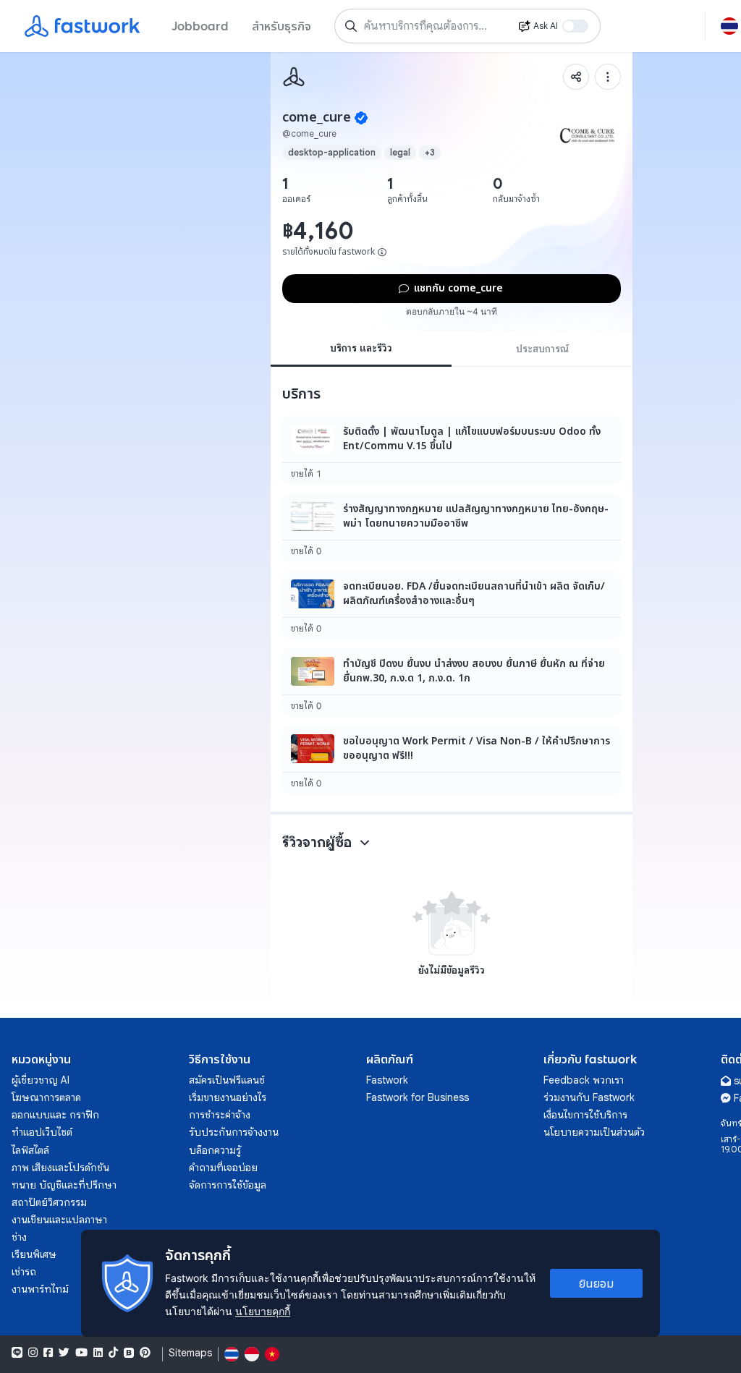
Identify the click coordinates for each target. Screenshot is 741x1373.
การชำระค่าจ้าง (219, 1115)
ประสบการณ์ (542, 348)
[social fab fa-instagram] (33, 1352)
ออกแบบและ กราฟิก (55, 1115)
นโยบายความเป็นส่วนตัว (594, 1132)
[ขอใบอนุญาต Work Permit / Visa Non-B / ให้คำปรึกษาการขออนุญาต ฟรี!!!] (451, 760)
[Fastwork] (293, 76)
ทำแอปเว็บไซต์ (42, 1132)
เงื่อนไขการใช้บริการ (585, 1115)
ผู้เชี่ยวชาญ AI (40, 1080)
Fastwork (387, 1080)
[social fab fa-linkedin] (98, 1352)
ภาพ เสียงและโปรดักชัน (60, 1167)
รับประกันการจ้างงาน (234, 1132)
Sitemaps (190, 1353)
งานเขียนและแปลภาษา (59, 1219)
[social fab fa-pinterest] (145, 1352)
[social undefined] (129, 1352)
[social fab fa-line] (17, 1352)
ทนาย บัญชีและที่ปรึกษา (64, 1185)
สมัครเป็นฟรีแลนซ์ (227, 1080)
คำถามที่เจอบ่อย (223, 1167)
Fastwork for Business (417, 1097)
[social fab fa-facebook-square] (48, 1352)
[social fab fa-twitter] (64, 1352)
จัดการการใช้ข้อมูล (227, 1185)
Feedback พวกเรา (583, 1080)
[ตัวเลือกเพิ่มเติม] (608, 77)
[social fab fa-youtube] (81, 1352)
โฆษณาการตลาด (46, 1097)
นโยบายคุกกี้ (262, 1311)
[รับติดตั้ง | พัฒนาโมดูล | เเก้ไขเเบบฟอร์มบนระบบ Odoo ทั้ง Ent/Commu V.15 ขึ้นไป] (451, 450)
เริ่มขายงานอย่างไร (227, 1097)
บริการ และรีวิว (361, 347)
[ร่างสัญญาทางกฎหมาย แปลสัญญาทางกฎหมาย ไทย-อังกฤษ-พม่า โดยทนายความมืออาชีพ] (451, 527)
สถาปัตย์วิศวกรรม (49, 1202)
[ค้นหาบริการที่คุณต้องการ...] (351, 26)
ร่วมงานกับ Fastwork (589, 1097)
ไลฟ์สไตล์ (30, 1150)
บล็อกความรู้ (215, 1150)
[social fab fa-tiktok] (113, 1352)
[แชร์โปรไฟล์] (576, 77)
